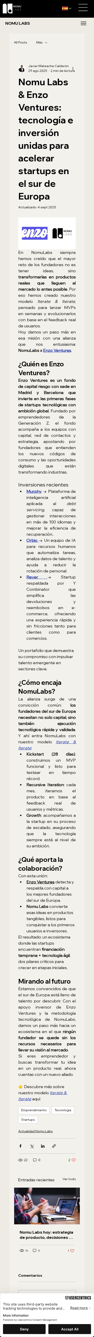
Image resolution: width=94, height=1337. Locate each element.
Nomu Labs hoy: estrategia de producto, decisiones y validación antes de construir (46, 1235)
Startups (28, 1120)
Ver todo (69, 1179)
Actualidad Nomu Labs (35, 1131)
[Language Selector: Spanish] (67, 8)
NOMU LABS (17, 23)
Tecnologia (63, 1110)
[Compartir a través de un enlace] (54, 1146)
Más (39, 42)
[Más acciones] (73, 68)
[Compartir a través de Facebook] (20, 1146)
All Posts (20, 42)
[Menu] (83, 23)
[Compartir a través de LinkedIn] (43, 1146)
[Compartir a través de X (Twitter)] (31, 1146)
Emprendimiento (34, 1110)
